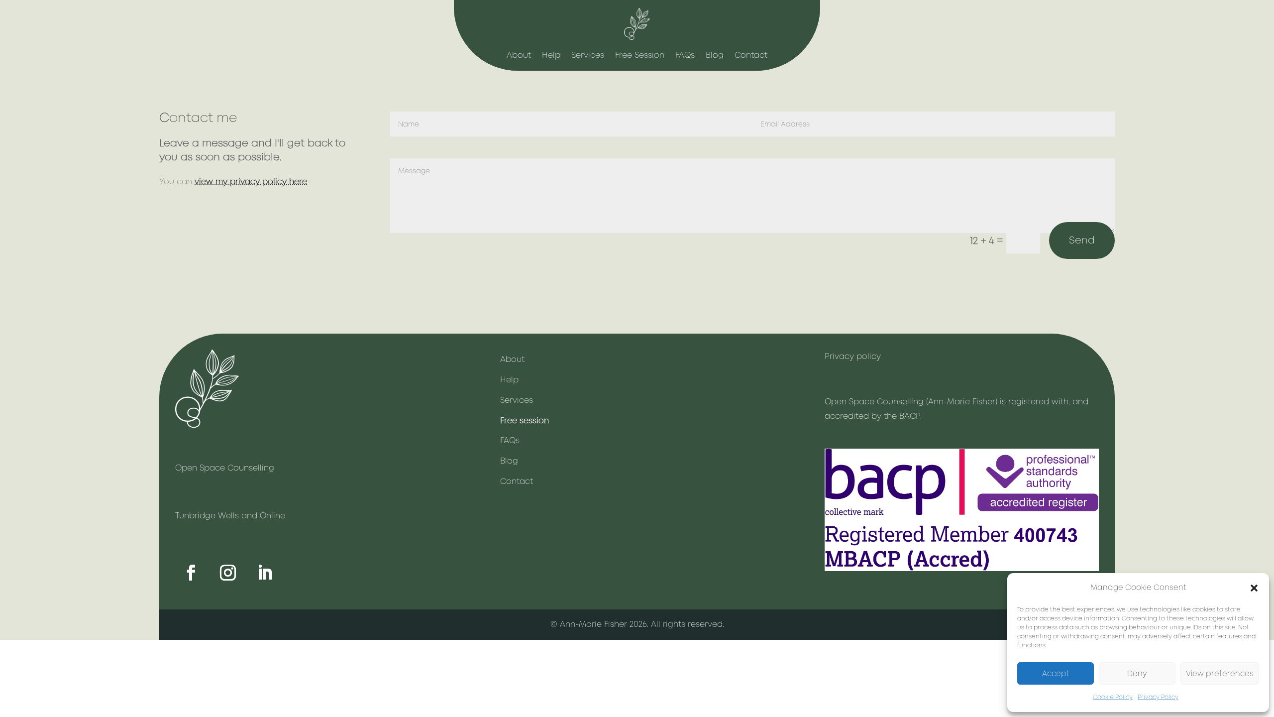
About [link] (519, 56)
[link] (637, 37)
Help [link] (551, 56)
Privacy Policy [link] (1158, 697)
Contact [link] (751, 56)
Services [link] (587, 56)
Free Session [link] (639, 56)
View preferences (1220, 673)
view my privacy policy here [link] (251, 181)
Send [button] (1082, 240)
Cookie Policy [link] (1113, 697)
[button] (1254, 588)
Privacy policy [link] (853, 356)
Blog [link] (715, 56)
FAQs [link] (685, 56)
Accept (1055, 673)
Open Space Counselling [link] (224, 468)
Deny (1137, 673)
